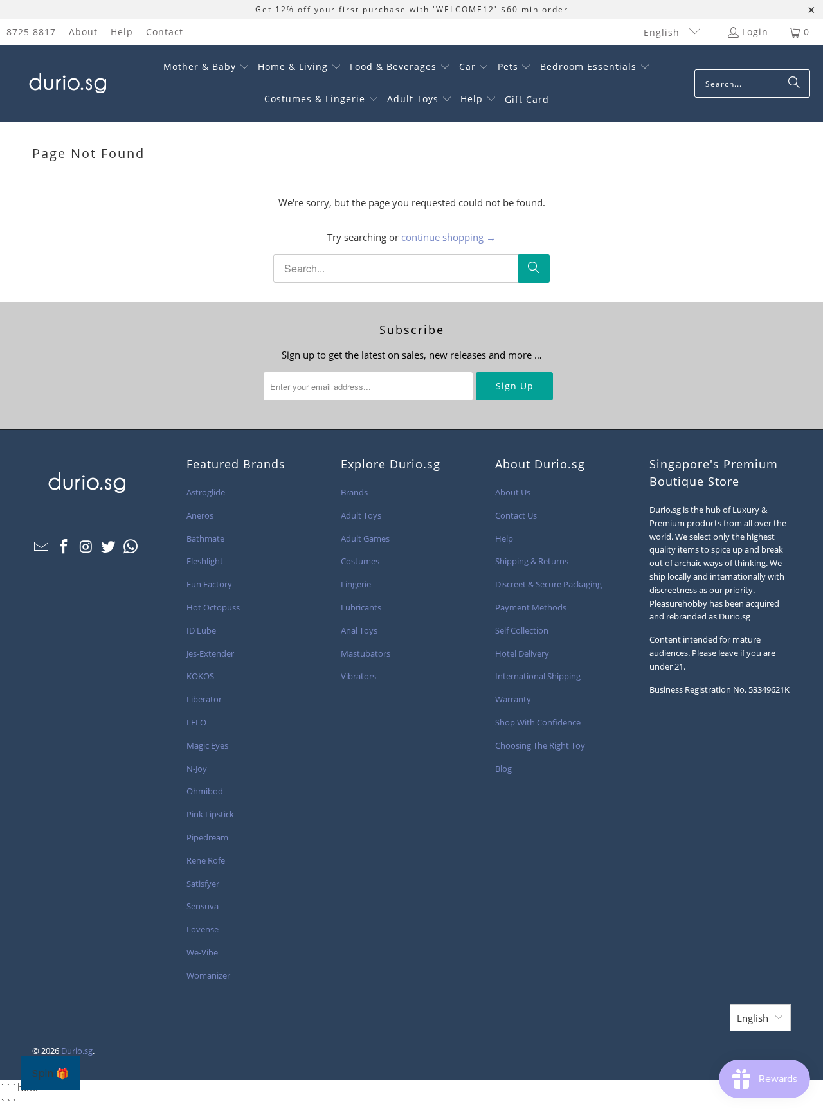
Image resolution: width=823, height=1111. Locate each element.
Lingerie (356, 584)
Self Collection (521, 630)
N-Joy (196, 768)
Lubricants (361, 607)
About (83, 32)
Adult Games (365, 538)
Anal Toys (359, 630)
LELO (196, 722)
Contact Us (516, 515)
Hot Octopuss (213, 607)
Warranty (513, 699)
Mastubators (365, 653)
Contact (164, 32)
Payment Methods (530, 607)
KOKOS (200, 676)
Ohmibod (204, 791)
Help (122, 32)
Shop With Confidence (538, 722)
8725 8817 (31, 32)
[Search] (794, 83)
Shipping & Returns (531, 561)
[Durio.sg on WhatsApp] (131, 547)
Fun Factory (209, 584)
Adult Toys (361, 515)
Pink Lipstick (210, 814)
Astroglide (205, 492)
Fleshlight (204, 561)
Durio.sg (77, 1050)
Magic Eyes (207, 745)
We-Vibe (202, 952)
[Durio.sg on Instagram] (86, 547)
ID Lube (201, 630)
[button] (206, 67)
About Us (512, 492)
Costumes (360, 561)
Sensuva (202, 906)
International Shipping (538, 676)
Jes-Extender (210, 653)
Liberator (204, 699)
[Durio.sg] (66, 83)
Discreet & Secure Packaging (548, 584)
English (663, 32)
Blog (503, 768)
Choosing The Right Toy (540, 745)
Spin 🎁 (50, 1073)
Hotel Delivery (522, 653)
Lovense (202, 929)
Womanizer (208, 975)
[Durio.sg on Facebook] (64, 547)
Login (755, 32)
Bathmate (205, 538)
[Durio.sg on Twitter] (108, 547)
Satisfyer (202, 883)
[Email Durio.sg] (41, 547)
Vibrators (358, 676)
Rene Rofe (205, 860)
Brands (354, 492)
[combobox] (752, 83)
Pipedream (207, 837)
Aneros (199, 515)
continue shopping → (448, 237)
